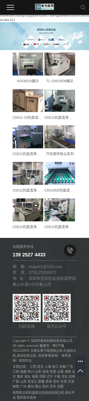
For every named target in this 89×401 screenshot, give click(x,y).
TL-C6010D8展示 (59, 81)
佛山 (38, 386)
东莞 (53, 371)
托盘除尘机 (37, 392)
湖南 (68, 371)
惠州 (30, 386)
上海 (47, 366)
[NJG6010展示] (28, 64)
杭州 (45, 386)
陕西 (16, 386)
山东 (38, 371)
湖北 (27, 376)
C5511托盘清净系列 (59, 117)
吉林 (72, 376)
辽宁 (49, 376)
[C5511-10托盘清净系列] (28, 100)
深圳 (45, 371)
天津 (71, 381)
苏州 (53, 386)
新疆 (41, 381)
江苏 (33, 366)
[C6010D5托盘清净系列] (59, 173)
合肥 (60, 386)
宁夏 (57, 376)
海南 (35, 376)
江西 (16, 371)
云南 (60, 371)
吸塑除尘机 (54, 350)
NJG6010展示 (28, 81)
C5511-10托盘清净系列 (28, 117)
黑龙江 (32, 381)
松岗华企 (25, 360)
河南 (42, 376)
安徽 (62, 366)
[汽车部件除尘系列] (59, 136)
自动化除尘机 (26, 355)
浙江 (55, 366)
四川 (30, 371)
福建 (23, 371)
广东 (70, 366)
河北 (64, 376)
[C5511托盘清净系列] (59, 101)
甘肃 (63, 381)
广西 (16, 381)
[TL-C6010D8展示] (59, 64)
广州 (23, 386)
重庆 (20, 376)
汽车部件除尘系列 (60, 154)
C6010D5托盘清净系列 (59, 190)
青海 (48, 381)
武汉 (40, 366)
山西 (23, 381)
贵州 (56, 381)
